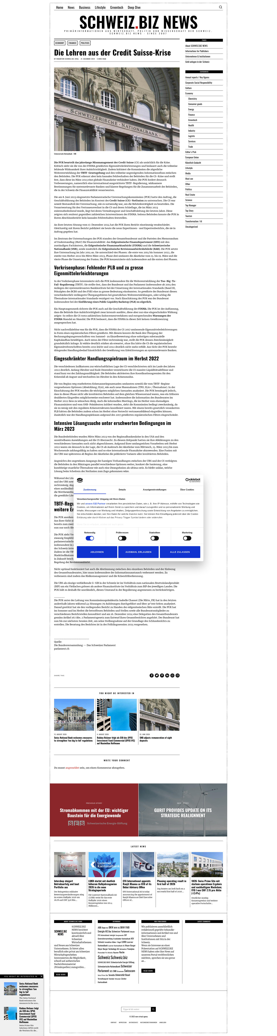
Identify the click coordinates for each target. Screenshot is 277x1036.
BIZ (107, 928)
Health (191, 125)
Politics (85, 43)
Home (59, 7)
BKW (111, 927)
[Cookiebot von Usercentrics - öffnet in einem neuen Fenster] (187, 480)
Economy (59, 43)
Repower (116, 952)
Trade (190, 146)
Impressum (123, 1022)
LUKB (124, 942)
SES (111, 971)
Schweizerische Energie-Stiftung (122, 962)
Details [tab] (122, 489)
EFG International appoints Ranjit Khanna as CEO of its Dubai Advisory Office (137, 884)
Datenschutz (133, 1022)
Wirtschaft (117, 979)
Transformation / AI (193, 221)
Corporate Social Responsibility (198, 82)
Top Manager (190, 205)
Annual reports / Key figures (197, 77)
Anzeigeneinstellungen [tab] (154, 489)
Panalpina (130, 948)
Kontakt (114, 1022)
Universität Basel (122, 975)
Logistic (191, 136)
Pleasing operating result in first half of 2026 (171, 882)
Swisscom (129, 970)
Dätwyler (132, 931)
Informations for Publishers (197, 51)
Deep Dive (134, 7)
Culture (188, 88)
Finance (72, 43)
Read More (148, 970)
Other (187, 184)
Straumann (120, 971)
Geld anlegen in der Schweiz (197, 61)
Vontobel (111, 978)
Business (84, 7)
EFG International (103, 935)
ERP (125, 935)
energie (112, 935)
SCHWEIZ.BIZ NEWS (104, 962)
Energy (191, 109)
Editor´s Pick (190, 152)
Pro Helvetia (109, 952)
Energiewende (120, 935)
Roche (122, 952)
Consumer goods (195, 104)
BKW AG (117, 927)
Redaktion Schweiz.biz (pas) (68, 59)
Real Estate (190, 194)
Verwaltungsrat (103, 978)
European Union (192, 157)
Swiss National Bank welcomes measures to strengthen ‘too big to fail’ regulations (73, 739)
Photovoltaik (101, 952)
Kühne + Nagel (116, 942)
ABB (99, 927)
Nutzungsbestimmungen (148, 1022)
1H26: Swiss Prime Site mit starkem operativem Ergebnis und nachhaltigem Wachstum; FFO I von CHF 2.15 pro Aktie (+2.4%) (206, 887)
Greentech (116, 7)
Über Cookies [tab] (187, 489)
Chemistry (192, 98)
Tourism (188, 216)
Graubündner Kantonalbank (121, 938)
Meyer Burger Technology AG (108, 948)
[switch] (122, 538)
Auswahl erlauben (138, 552)
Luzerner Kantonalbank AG (116, 945)
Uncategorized (191, 226)
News (71, 7)
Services (191, 141)
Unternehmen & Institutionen (197, 56)
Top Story (189, 210)
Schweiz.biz (119, 957)
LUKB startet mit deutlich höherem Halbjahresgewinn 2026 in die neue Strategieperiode (102, 885)
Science (188, 200)
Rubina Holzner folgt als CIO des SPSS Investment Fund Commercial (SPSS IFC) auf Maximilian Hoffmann (116, 740)
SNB (114, 971)
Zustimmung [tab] (89, 489)
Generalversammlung (105, 938)
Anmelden (162, 1022)
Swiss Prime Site (103, 975)
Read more (61, 974)
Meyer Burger (130, 945)
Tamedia (111, 974)
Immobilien (108, 942)
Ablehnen (97, 552)
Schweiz (104, 957)
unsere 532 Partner (95, 503)
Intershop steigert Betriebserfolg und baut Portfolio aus (66, 884)
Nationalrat (123, 949)
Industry (191, 130)
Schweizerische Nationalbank (109, 966)
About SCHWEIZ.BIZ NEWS (196, 45)
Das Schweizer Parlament (118, 931)
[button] (153, 1009)
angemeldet (72, 767)
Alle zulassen (180, 552)
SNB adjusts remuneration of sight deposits (156, 739)
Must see (189, 178)
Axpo (104, 927)
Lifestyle (100, 7)
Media (188, 173)
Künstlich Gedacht (193, 162)
